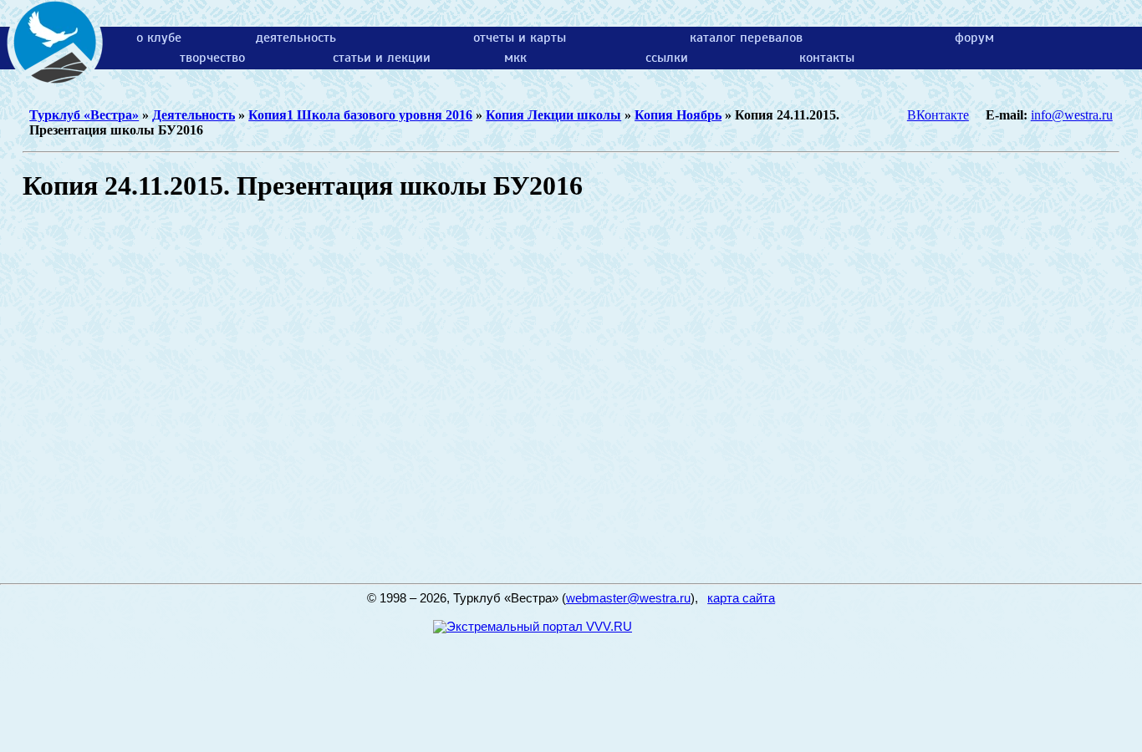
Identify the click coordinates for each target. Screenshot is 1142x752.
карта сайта (741, 598)
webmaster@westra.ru (628, 598)
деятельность (296, 37)
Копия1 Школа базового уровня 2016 (360, 115)
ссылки (666, 57)
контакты (826, 57)
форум (974, 37)
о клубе (158, 37)
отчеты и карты (519, 37)
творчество (212, 57)
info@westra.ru (1072, 115)
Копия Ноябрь (678, 115)
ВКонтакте (938, 115)
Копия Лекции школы (553, 115)
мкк (515, 57)
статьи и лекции (382, 57)
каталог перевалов (746, 37)
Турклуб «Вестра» (84, 115)
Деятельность (193, 115)
